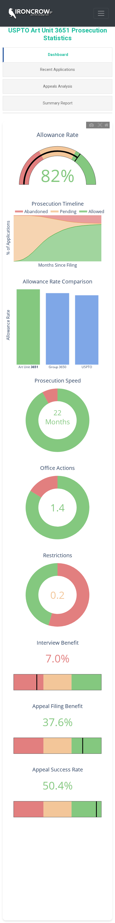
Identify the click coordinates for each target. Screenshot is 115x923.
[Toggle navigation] (101, 13)
